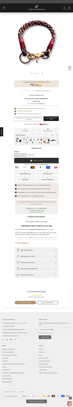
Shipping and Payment (8, 349)
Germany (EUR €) (9, 391)
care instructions (27, 275)
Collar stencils (43, 370)
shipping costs (41, 103)
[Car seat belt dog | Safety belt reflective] (54, 138)
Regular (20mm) (20, 155)
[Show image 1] (34, 73)
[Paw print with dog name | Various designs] (46, 138)
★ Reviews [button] (1, 132)
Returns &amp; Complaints (9, 355)
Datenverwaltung (7, 382)
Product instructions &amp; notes (48, 373)
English (21, 391)
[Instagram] (7, 339)
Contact (41, 349)
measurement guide (27, 256)
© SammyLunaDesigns (11, 396)
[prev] (52, 135)
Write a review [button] (25, 302)
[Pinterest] (11, 339)
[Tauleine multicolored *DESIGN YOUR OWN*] (18, 138)
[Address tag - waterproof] (25, 138)
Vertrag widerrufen (36, 401)
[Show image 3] (38, 73)
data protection (6, 370)
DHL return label (43, 364)
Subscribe (45, 337)
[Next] (42, 73)
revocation (5, 358)
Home (23, 91)
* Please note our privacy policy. (46, 333)
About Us (41, 352)
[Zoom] (69, 67)
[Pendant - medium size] (32, 138)
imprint (4, 367)
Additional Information (29, 268)
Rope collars (30, 91)
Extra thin (31, 155)
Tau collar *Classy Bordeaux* (43, 90)
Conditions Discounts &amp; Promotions (13, 364)
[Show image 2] (36, 73)
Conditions (5, 361)
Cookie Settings (6, 376)
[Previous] (30, 73)
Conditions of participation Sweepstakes (13, 373)
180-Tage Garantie (43, 164)
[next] (57, 135)
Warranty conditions (7, 352)
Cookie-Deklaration (7, 379)
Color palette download (45, 367)
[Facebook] (2, 339)
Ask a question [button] (48, 302)
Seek (40, 355)
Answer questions (27, 262)
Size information (26, 250)
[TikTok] (15, 339)
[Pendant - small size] (39, 138)
